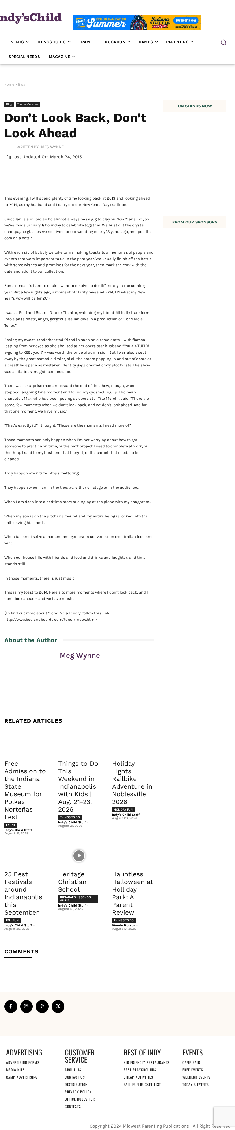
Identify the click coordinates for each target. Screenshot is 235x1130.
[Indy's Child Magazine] (27, 17)
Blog (21, 84)
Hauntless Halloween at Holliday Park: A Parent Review (132, 893)
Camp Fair (191, 1062)
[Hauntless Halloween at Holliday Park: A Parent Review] (133, 855)
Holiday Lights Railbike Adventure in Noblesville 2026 (132, 782)
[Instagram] (26, 1006)
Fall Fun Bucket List (142, 1084)
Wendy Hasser (123, 925)
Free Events (192, 1069)
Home (9, 84)
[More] (155, 171)
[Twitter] (58, 1006)
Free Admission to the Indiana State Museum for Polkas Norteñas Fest (25, 790)
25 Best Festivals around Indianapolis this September (23, 893)
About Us (73, 1069)
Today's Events (195, 1084)
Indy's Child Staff (18, 830)
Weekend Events (196, 1077)
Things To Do (70, 817)
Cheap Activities (138, 1077)
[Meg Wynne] (10, 146)
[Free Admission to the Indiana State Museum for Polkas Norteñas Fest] (25, 745)
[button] (223, 42)
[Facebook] (10, 1006)
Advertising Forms (22, 1062)
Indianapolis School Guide (76, 899)
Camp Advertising (22, 1077)
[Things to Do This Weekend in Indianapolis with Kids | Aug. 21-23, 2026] (79, 745)
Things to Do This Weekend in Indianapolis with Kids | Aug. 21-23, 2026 (78, 786)
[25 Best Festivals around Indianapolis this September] (25, 855)
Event (10, 825)
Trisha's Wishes (28, 104)
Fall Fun (12, 920)
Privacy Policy (78, 1091)
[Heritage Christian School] (79, 855)
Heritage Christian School (72, 881)
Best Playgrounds (140, 1069)
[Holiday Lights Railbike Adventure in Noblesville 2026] (133, 745)
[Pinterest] (42, 1006)
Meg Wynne (52, 147)
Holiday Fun (123, 810)
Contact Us (75, 1077)
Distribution (76, 1084)
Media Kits (15, 1069)
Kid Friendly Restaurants (147, 1062)
